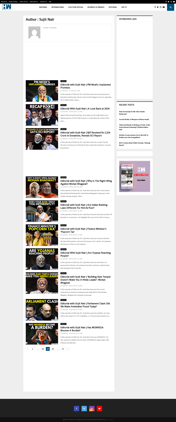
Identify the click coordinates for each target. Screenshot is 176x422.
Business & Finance (96, 7)
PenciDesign (109, 419)
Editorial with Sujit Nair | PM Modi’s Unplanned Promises (85, 86)
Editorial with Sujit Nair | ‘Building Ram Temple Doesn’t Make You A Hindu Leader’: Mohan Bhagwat (85, 279)
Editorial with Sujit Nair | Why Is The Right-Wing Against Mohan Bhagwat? (86, 182)
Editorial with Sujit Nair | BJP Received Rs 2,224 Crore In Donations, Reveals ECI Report (85, 134)
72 (63, 349)
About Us (4, 2)
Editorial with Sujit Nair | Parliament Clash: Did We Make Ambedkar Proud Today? (85, 305)
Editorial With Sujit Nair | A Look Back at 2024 (85, 108)
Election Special (75, 7)
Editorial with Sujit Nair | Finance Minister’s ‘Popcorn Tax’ (83, 230)
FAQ (50, 2)
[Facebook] (156, 7)
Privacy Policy (13, 2)
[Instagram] (161, 7)
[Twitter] (158, 7)
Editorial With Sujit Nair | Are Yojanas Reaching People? (85, 254)
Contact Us (43, 2)
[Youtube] (164, 7)
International (57, 7)
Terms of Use (24, 2)
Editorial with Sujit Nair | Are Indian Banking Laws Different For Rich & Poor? (84, 206)
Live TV (124, 7)
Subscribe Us (34, 2)
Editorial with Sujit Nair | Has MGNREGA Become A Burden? (81, 329)
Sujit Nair (65, 91)
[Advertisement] (69, 61)
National (43, 7)
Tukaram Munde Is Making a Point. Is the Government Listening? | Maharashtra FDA (134, 127)
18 (43, 349)
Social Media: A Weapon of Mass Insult (134, 119)
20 (53, 349)
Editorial (113, 7)
